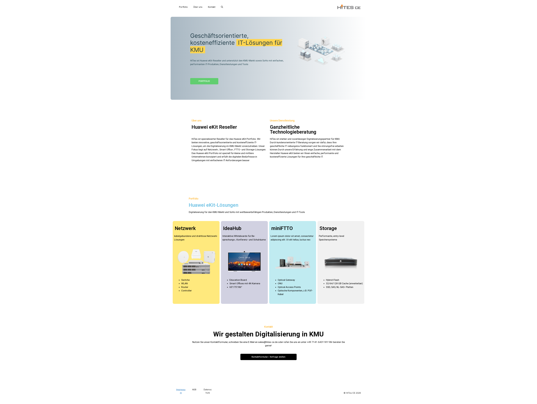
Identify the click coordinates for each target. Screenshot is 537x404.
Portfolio (183, 7)
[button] (222, 7)
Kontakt (211, 7)
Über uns (197, 7)
